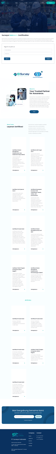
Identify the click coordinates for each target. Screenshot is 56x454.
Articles (30, 445)
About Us (31, 438)
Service (30, 441)
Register (48, 58)
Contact (30, 443)
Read (34, 111)
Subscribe (38, 416)
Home (30, 436)
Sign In (7, 58)
